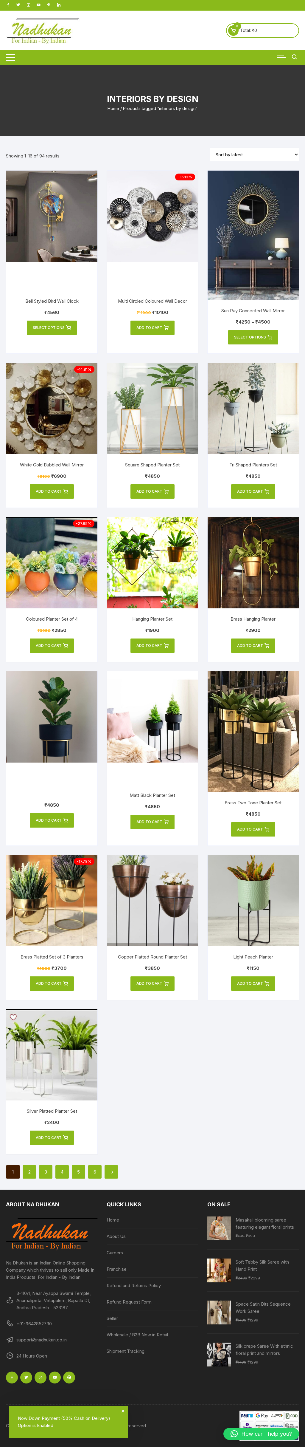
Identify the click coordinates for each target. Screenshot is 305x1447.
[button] (261, 1434)
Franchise (117, 1269)
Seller (112, 1318)
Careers (115, 1253)
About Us (116, 1236)
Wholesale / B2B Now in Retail (137, 1335)
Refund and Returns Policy (134, 1285)
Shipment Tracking (125, 1351)
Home (113, 108)
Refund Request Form (129, 1302)
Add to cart (149, 327)
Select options (49, 327)
